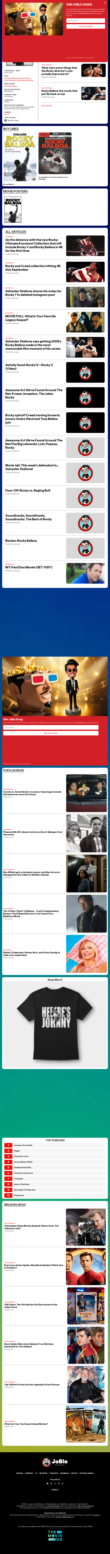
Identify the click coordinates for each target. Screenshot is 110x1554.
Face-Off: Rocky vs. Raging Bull (27, 490)
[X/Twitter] (51, 1483)
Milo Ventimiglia (27, 80)
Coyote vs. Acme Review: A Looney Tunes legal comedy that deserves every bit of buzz (32, 793)
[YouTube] (47, 1483)
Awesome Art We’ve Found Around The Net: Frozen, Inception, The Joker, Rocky (34, 393)
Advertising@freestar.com (65, 1517)
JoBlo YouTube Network (85, 1506)
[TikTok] (62, 1483)
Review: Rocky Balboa (21, 541)
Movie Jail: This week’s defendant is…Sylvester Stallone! (32, 467)
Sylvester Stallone (10, 78)
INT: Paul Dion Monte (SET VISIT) (29, 567)
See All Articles (46, 105)
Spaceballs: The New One (24, 1190)
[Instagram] (59, 1483)
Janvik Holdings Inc (53, 1506)
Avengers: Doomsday (23, 1145)
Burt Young (21, 78)
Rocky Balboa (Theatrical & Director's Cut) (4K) (53, 178)
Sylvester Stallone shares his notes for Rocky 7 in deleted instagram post (33, 293)
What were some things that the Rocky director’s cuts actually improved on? (59, 71)
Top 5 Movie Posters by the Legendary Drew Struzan (32, 1384)
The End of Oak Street (23, 1173)
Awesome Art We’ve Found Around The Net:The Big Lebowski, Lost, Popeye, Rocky (34, 443)
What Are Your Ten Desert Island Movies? (26, 1424)
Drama (6, 114)
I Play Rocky (19, 1195)
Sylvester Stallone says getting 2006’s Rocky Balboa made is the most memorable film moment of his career (33, 345)
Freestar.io (96, 1515)
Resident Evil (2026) (22, 1167)
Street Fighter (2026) (23, 1162)
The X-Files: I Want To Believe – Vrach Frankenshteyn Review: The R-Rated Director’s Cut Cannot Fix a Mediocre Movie (31, 914)
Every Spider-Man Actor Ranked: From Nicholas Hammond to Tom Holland (28, 1345)
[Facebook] (55, 1483)
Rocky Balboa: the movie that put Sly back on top (59, 92)
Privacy (55, 1490)
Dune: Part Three (21, 1156)
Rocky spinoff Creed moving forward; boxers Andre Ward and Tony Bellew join (32, 418)
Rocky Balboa (8, 184)
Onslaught (18, 1179)
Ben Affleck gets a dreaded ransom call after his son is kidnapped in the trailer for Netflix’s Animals (31, 873)
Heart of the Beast (22, 1184)
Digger (17, 1151)
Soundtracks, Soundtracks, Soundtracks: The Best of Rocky (28, 517)
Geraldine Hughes (15, 80)
